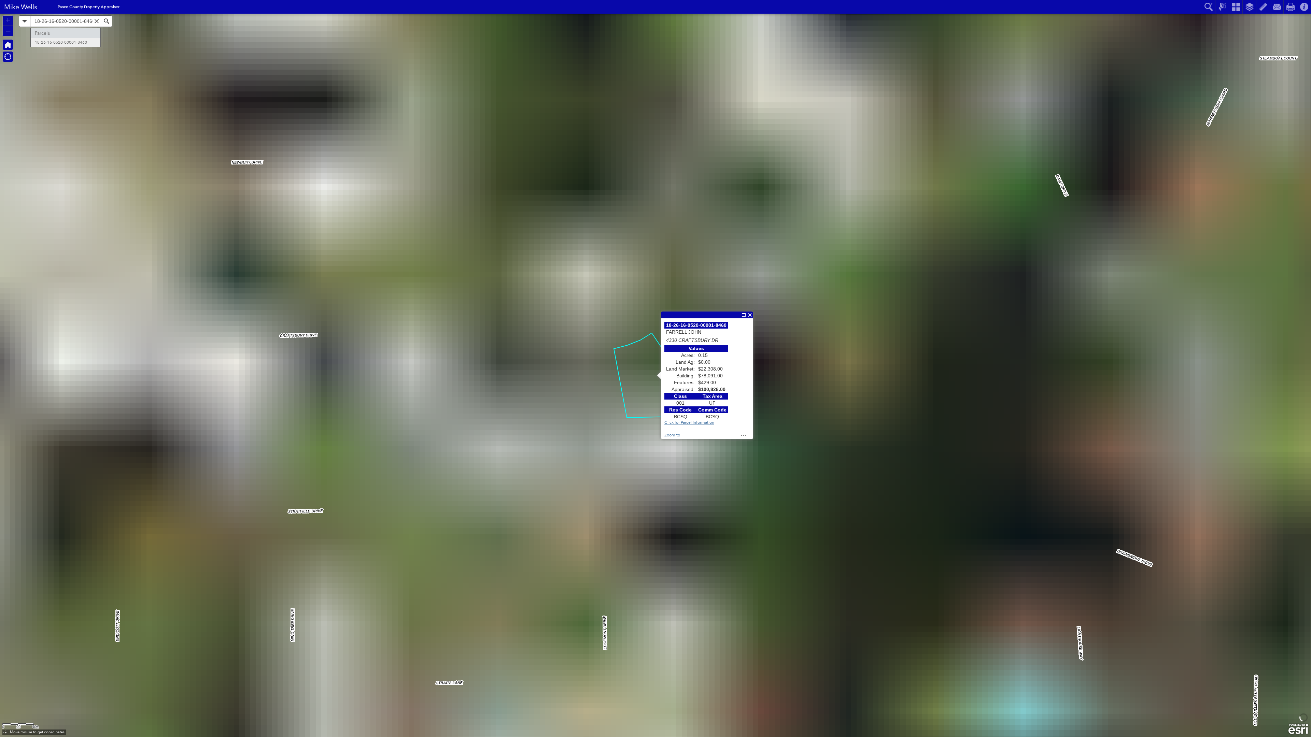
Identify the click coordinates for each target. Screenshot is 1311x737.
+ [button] (7, 20)
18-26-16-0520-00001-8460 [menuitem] (61, 42)
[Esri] (1298, 729)
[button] (7, 44)
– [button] (8, 30)
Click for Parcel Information (689, 422)
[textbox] (65, 21)
